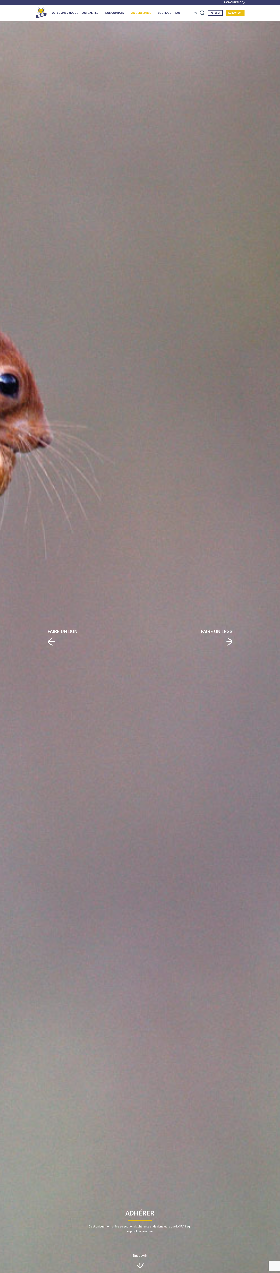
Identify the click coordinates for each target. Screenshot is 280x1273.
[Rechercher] (202, 13)
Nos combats (114, 12)
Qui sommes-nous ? (65, 12)
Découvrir (140, 1256)
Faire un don (235, 13)
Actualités (90, 12)
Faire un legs (216, 631)
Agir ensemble (141, 12)
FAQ (177, 12)
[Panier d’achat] (195, 13)
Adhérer (215, 13)
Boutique (164, 12)
